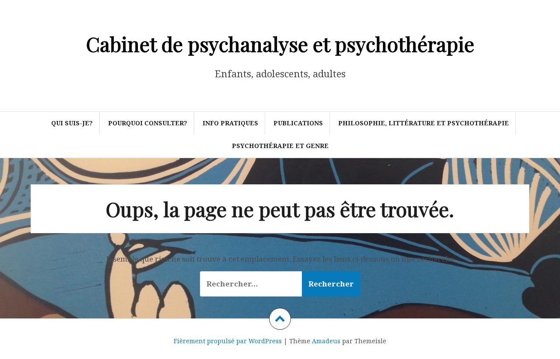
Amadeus (326, 341)
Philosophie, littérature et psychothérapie (423, 123)
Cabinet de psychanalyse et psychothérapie (280, 43)
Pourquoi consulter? (147, 123)
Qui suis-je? (72, 123)
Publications (298, 123)
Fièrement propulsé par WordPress (228, 341)
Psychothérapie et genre (280, 146)
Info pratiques (230, 123)
